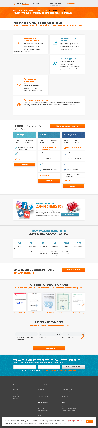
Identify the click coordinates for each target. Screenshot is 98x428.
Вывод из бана (41, 408)
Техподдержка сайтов (43, 410)
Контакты (15, 398)
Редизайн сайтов (41, 413)
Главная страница (17, 384)
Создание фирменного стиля (68, 410)
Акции (14, 391)
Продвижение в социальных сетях (70, 394)
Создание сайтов (42, 381)
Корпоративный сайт (42, 384)
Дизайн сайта (65, 406)
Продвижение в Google (67, 391)
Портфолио (16, 389)
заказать (25, 164)
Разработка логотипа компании (69, 408)
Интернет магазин (42, 387)
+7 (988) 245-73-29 (54, 3)
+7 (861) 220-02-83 (54, 5)
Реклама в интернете (28, 10)
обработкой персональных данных (67, 370)
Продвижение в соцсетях (41, 10)
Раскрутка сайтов (66, 384)
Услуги (20, 10)
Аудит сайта (40, 406)
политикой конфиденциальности (48, 370)
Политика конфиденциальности (20, 401)
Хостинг (39, 415)
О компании (16, 396)
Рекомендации (16, 394)
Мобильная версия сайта (43, 396)
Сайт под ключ (41, 394)
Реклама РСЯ (65, 396)
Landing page (41, 389)
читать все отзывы (49, 348)
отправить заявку (73, 270)
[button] (36, 3)
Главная (15, 10)
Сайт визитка (41, 391)
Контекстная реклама (67, 387)
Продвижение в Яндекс (67, 389)
